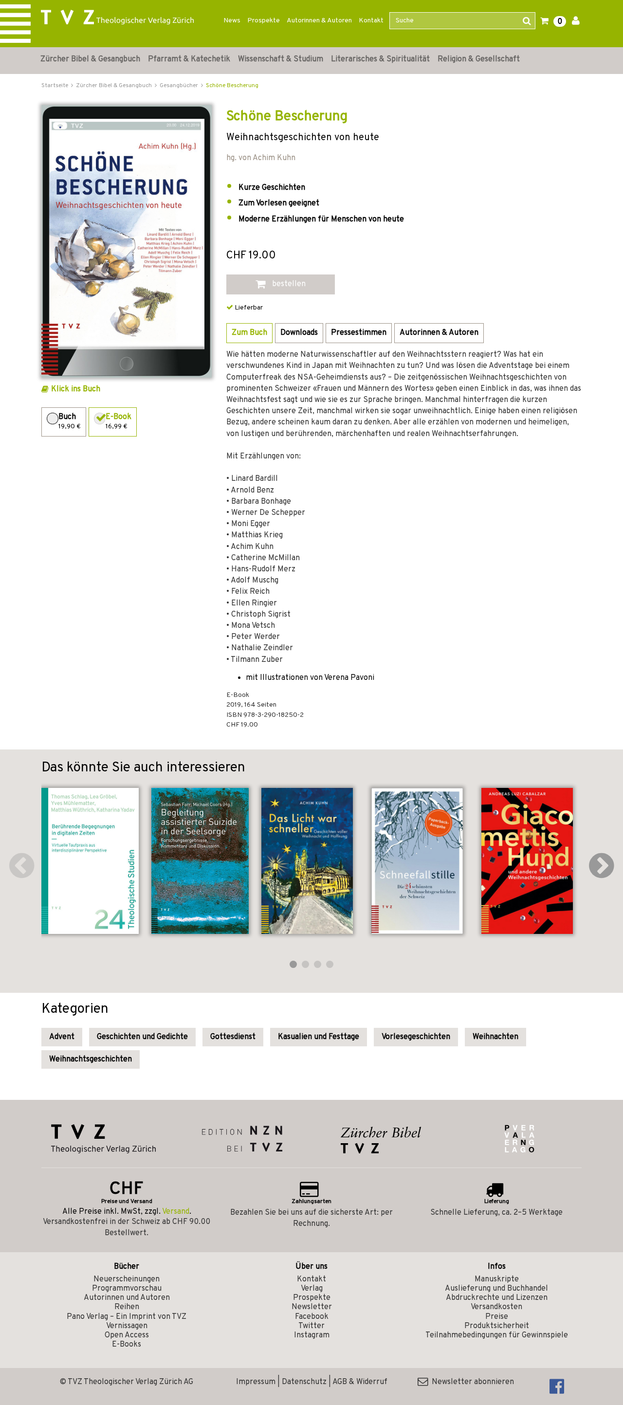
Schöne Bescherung (232, 86)
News (231, 21)
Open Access (127, 1335)
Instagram (312, 1335)
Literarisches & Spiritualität (380, 59)
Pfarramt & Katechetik (189, 59)
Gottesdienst (233, 1037)
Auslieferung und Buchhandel (496, 1289)
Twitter (311, 1326)
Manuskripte (497, 1279)
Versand (175, 1212)
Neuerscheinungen (126, 1279)
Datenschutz (304, 1382)
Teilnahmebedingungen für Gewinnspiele (496, 1335)
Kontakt (371, 21)
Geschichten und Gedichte (142, 1037)
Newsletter (312, 1307)
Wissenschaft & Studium (280, 59)
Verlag (312, 1289)
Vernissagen (126, 1326)
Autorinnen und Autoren (127, 1298)
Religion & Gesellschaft (479, 59)
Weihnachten (495, 1037)
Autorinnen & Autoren (319, 21)
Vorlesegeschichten (416, 1037)
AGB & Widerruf (359, 1382)
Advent (61, 1037)
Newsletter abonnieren (471, 1382)
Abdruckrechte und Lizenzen (497, 1298)
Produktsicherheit (496, 1326)
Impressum (255, 1382)
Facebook (312, 1317)
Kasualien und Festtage (318, 1037)
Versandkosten (496, 1307)
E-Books (126, 1345)
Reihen (126, 1307)
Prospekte (263, 21)
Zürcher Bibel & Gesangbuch (90, 59)
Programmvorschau (127, 1289)
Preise (496, 1317)
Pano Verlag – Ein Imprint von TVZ (126, 1317)
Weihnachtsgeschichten (90, 1059)
